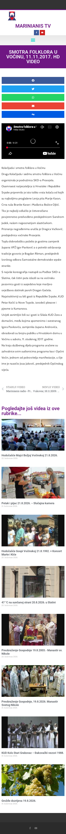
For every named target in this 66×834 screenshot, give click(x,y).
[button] (33, 40)
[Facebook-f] (36, 32)
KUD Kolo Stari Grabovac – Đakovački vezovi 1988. (33, 752)
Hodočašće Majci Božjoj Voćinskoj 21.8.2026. (30, 455)
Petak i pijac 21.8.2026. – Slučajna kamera (28, 503)
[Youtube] (42, 32)
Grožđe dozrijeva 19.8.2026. (19, 800)
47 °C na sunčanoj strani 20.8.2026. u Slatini (29, 602)
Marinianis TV (33, 26)
